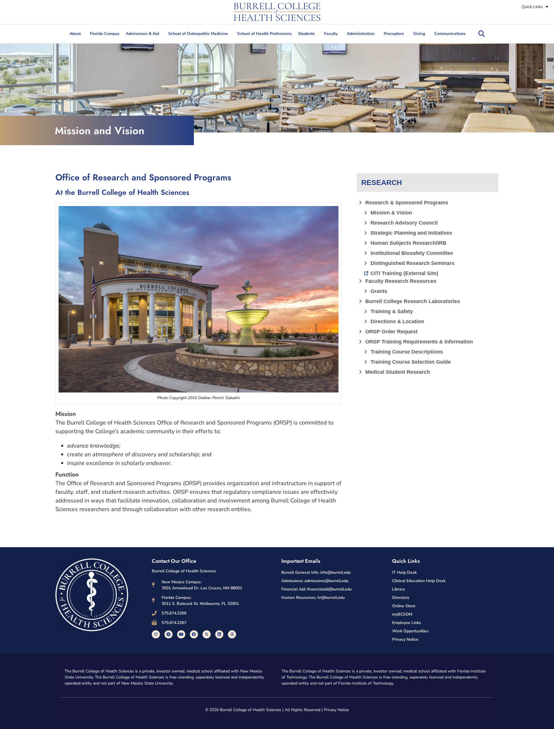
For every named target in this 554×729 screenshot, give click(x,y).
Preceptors (394, 33)
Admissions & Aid (142, 33)
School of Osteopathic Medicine (198, 33)
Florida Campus (104, 33)
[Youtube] (181, 634)
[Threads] (232, 634)
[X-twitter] (207, 634)
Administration (361, 33)
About (75, 33)
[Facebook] (194, 634)
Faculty (331, 33)
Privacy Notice (336, 710)
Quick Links (532, 6)
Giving (419, 33)
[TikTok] (168, 634)
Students (306, 33)
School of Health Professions (264, 33)
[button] (481, 33)
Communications (450, 33)
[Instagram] (156, 634)
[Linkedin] (219, 634)
